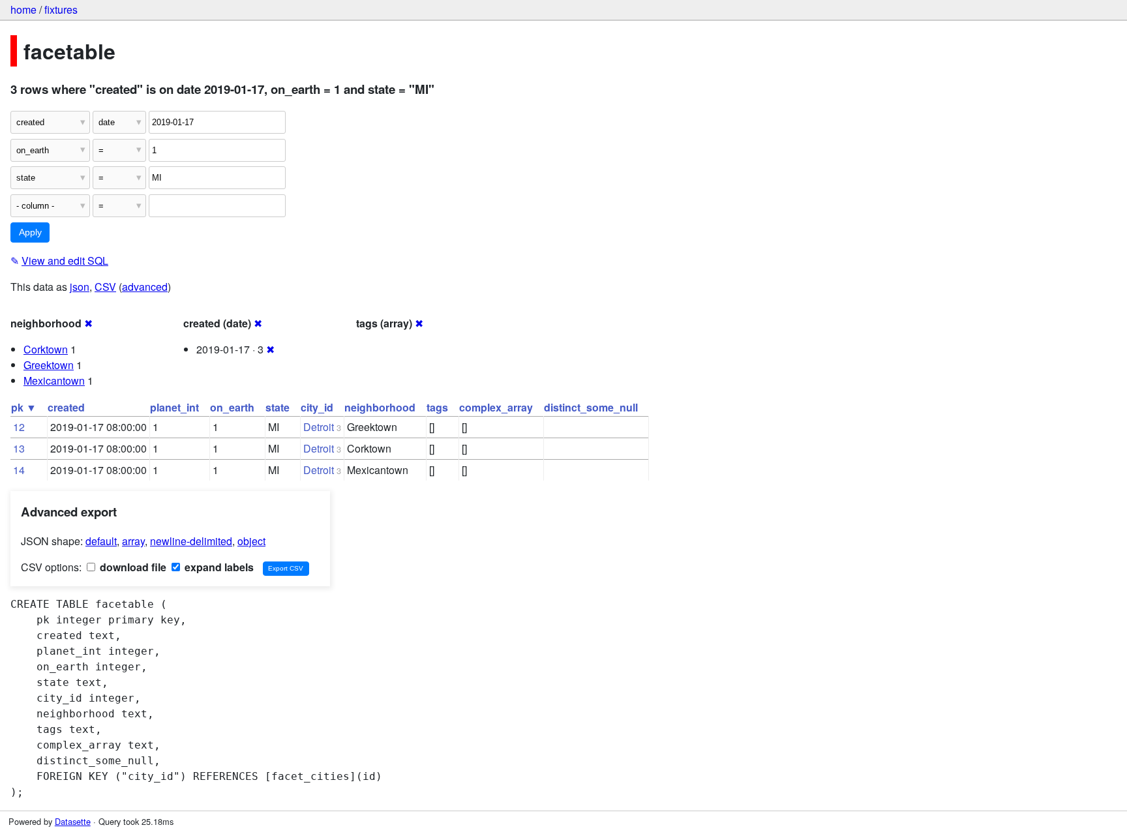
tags (437, 407)
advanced (145, 286)
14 (19, 469)
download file (131, 567)
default (101, 540)
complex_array (496, 407)
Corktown (45, 349)
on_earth (232, 407)
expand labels (218, 567)
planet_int (174, 407)
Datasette (73, 821)
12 (19, 426)
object (251, 540)
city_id (317, 407)
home (23, 9)
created (66, 407)
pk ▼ (24, 407)
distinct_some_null (591, 407)
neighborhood (379, 407)
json (79, 286)
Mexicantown (54, 380)
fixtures (61, 9)
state (277, 407)
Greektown (48, 364)
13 (19, 448)
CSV (105, 286)
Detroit (318, 426)
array (133, 540)
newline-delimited (191, 540)
